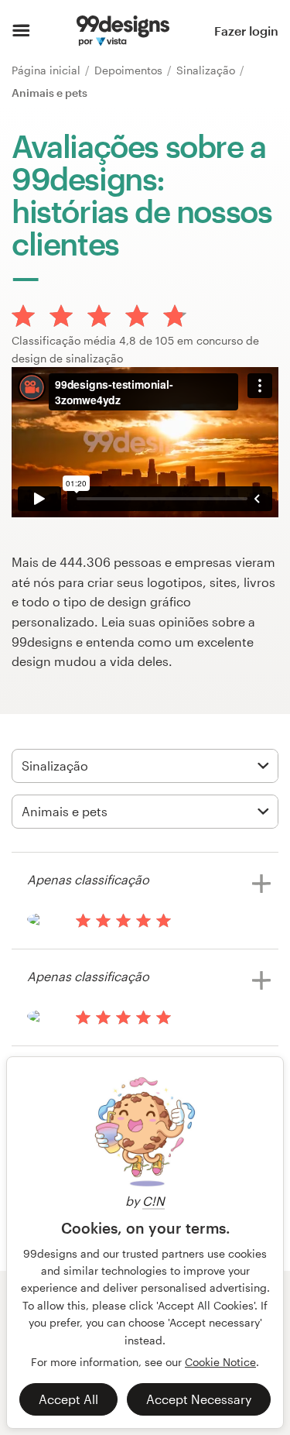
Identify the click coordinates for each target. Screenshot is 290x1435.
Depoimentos (129, 70)
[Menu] (21, 30)
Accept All (68, 1399)
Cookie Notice (220, 1361)
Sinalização (207, 70)
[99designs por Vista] (122, 30)
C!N (153, 1200)
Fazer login (246, 30)
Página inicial (48, 70)
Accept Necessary (198, 1399)
